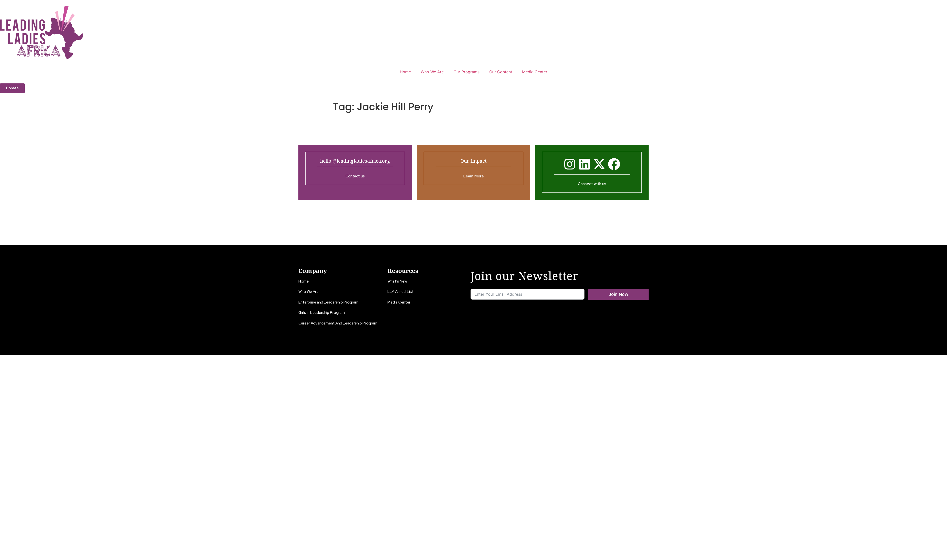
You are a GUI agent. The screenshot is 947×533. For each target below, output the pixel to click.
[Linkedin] (584, 164)
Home (405, 71)
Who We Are (432, 71)
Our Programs (466, 71)
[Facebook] (614, 164)
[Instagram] (570, 164)
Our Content (500, 71)
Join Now (618, 294)
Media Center (534, 71)
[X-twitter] (599, 164)
